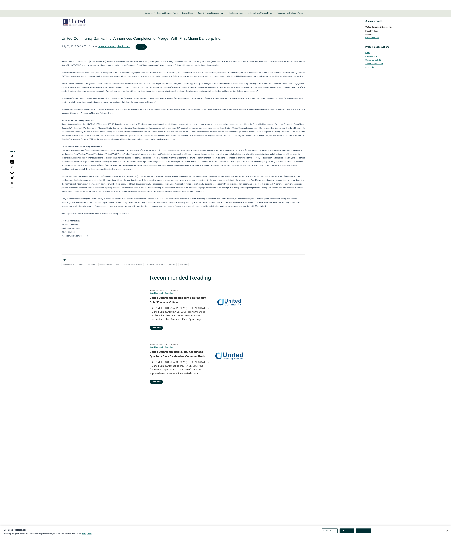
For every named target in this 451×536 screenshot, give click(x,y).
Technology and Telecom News (289, 13)
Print (367, 53)
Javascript (370, 67)
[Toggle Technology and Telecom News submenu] (305, 13)
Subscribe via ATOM (374, 64)
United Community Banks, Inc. (114, 46)
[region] (225, 531)
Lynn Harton (184, 264)
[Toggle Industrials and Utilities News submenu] (274, 13)
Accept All (363, 531)
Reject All (346, 531)
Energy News (187, 13)
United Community (105, 264)
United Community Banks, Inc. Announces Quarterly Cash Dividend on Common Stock (177, 354)
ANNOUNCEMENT (69, 264)
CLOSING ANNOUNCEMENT (156, 264)
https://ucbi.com (372, 38)
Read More (156, 328)
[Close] (447, 530)
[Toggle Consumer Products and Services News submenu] (180, 13)
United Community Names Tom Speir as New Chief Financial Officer (178, 300)
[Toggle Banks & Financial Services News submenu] (227, 13)
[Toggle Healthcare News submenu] (245, 13)
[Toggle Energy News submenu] (195, 13)
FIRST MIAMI (91, 264)
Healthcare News (236, 13)
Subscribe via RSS (373, 60)
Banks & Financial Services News (211, 13)
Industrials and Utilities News (260, 13)
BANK (81, 264)
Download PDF (371, 56)
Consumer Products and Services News (161, 13)
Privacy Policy (87, 533)
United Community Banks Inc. (133, 264)
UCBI (117, 264)
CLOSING (172, 264)
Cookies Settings (329, 531)
